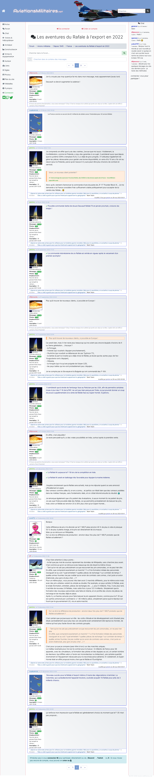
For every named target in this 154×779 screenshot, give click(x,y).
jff (30, 556)
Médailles (9, 84)
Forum (7, 29)
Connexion (8, 93)
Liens (7, 66)
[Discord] (4, 98)
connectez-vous (137, 76)
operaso (134, 38)
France (69, 46)
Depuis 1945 (58, 46)
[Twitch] (7, 98)
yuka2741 (135, 44)
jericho (32, 148)
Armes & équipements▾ (8, 55)
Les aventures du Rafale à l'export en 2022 (92, 46)
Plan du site (9, 79)
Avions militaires (43, 46)
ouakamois (33, 110)
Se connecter (64, 29)
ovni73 (32, 518)
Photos (7, 75)
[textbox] (131, 11)
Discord (91, 758)
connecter (52, 758)
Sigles (7, 70)
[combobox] (131, 11)
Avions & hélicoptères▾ (8, 39)
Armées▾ (8, 45)
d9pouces (33, 73)
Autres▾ (7, 61)
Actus (7, 24)
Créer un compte (90, 29)
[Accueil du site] (3, 11)
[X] (11, 98)
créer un (66, 760)
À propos (8, 88)
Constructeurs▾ (10, 49)
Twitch (100, 758)
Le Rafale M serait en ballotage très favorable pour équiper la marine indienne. (79, 477)
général (134, 26)
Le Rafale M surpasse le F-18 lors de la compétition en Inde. (72, 472)
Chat (6, 33)
